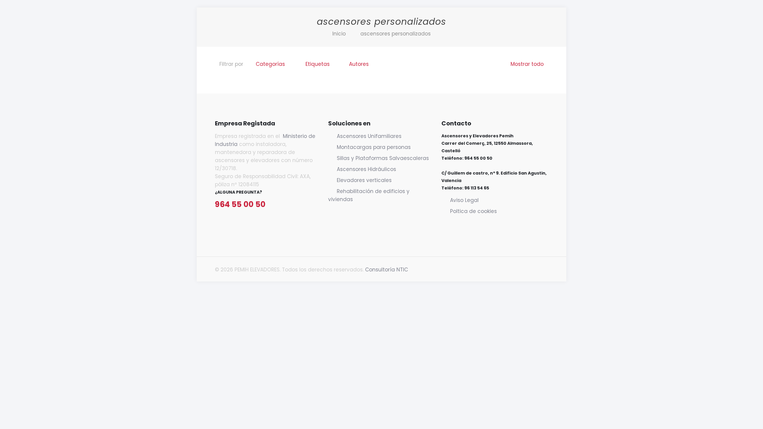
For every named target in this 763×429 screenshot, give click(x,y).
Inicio (339, 33)
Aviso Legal (464, 200)
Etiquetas (317, 64)
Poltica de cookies (473, 211)
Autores (359, 64)
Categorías (270, 64)
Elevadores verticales (364, 180)
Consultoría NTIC (386, 269)
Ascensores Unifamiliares (369, 136)
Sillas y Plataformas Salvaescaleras (383, 158)
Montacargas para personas (374, 147)
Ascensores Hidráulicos (366, 169)
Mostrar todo (527, 64)
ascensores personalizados (395, 33)
